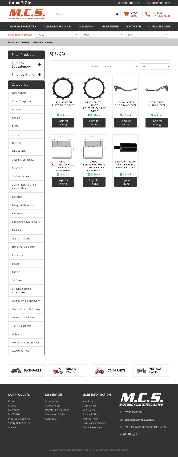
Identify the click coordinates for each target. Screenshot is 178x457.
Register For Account (57, 410)
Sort (135, 66)
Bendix (16, 117)
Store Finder (89, 405)
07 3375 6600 (161, 16)
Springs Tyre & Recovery (26, 300)
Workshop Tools (21, 351)
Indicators (17, 255)
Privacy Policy (90, 414)
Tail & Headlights (21, 325)
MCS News (88, 410)
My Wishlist (14, 414)
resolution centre (129, 3)
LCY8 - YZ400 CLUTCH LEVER (156, 104)
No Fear (16, 109)
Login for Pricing (63, 122)
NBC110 (16, 143)
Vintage (16, 334)
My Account (52, 401)
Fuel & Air (17, 230)
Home (11, 401)
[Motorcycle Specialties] (26, 14)
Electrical (17, 196)
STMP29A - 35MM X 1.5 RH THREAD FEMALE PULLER (125, 164)
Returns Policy (90, 418)
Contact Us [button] (133, 26)
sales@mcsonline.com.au (139, 419)
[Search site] (117, 14)
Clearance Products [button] (58, 26)
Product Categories (19, 418)
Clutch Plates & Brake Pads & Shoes (24, 186)
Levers (15, 263)
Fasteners (17, 213)
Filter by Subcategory (21, 64)
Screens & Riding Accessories (21, 290)
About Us (87, 401)
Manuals (13, 427)
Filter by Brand (23, 75)
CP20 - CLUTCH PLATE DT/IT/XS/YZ (63, 104)
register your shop (158, 3)
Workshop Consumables (25, 342)
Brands (12, 405)
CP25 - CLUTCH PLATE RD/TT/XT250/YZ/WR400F (94, 107)
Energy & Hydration (23, 205)
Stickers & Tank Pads (24, 317)
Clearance (17, 168)
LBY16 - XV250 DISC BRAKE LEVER (125, 104)
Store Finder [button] (110, 26)
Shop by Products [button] (22, 26)
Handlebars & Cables (23, 247)
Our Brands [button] (87, 26)
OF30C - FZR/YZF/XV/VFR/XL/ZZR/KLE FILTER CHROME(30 (94, 166)
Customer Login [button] (159, 26)
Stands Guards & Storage (26, 309)
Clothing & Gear (21, 176)
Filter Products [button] (23, 55)
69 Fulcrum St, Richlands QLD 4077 (145, 427)
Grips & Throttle (21, 238)
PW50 (15, 126)
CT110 (15, 134)
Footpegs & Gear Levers (26, 221)
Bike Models (19, 151)
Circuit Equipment (22, 101)
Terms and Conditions (94, 423)
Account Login (53, 405)
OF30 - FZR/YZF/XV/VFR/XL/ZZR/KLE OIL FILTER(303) (63, 166)
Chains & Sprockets (23, 159)
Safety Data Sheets (19, 423)
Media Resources (92, 427)
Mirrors (16, 272)
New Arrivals (19, 92)
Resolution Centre (55, 414)
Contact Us (51, 418)
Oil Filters (17, 280)
